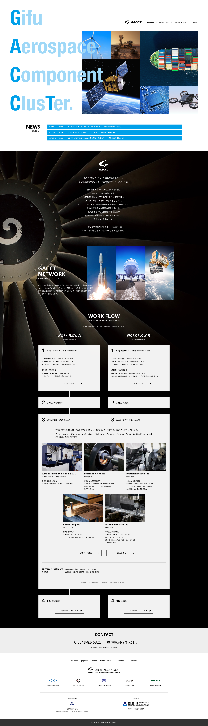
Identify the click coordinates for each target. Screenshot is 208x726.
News (183, 22)
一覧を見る (33, 131)
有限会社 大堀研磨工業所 (104, 685)
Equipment (160, 22)
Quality (177, 22)
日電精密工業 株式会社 (53, 685)
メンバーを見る (86, 552)
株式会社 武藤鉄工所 (155, 685)
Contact (195, 22)
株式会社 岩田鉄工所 (78, 685)
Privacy (134, 661)
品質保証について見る (69, 610)
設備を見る (121, 552)
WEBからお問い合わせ (124, 642)
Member (150, 22)
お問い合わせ (69, 383)
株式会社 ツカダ (129, 685)
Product (169, 22)
